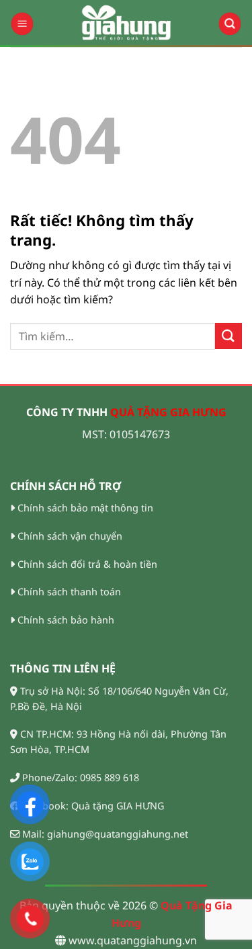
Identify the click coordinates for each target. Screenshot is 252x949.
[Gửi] (228, 336)
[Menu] (21, 24)
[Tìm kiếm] (230, 24)
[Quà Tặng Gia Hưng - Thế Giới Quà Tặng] (126, 23)
